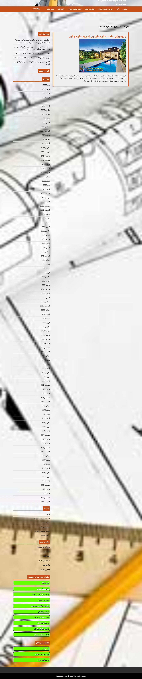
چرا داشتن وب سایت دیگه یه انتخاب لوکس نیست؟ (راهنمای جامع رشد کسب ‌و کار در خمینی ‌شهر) (32, 41)
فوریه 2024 (45, 152)
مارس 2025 (45, 110)
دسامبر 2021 (45, 239)
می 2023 (46, 185)
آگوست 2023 (45, 172)
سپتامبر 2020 (45, 302)
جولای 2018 (46, 406)
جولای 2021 (46, 260)
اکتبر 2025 (46, 93)
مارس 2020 (45, 327)
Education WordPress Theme (67, 676)
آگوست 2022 (45, 210)
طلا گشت (47, 551)
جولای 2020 (45, 310)
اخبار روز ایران (45, 569)
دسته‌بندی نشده (89, 9)
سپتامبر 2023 (45, 168)
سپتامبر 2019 (45, 347)
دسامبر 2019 (45, 339)
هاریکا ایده (46, 565)
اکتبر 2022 (46, 202)
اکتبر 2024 (46, 122)
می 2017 (46, 464)
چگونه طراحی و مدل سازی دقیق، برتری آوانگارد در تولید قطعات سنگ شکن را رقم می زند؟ (32, 48)
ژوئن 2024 (46, 135)
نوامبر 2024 (45, 118)
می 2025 (46, 102)
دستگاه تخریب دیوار (43, 547)
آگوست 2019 (45, 352)
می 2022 (46, 222)
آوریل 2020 (46, 322)
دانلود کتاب (61, 9)
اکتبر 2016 (46, 493)
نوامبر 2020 (45, 293)
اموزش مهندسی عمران (105, 9)
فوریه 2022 (46, 235)
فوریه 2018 (46, 427)
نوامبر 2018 (46, 389)
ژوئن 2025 (46, 97)
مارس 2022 (45, 231)
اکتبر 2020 (46, 297)
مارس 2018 (45, 422)
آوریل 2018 (46, 418)
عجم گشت (46, 556)
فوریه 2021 (46, 281)
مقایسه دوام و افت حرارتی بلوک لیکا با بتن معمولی (32, 53)
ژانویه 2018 (46, 431)
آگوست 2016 (45, 502)
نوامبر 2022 (45, 197)
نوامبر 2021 (46, 243)
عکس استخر (50, 9)
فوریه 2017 (46, 477)
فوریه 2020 (45, 331)
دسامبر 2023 (45, 160)
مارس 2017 (45, 472)
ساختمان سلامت (44, 560)
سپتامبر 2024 (45, 127)
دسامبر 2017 (45, 435)
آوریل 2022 (46, 227)
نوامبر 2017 (46, 439)
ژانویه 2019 (46, 381)
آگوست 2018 (45, 402)
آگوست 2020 (45, 306)
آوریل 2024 (45, 143)
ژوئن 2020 (46, 314)
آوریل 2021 (46, 272)
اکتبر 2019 (46, 343)
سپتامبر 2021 (45, 252)
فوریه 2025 (45, 114)
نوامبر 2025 (45, 89)
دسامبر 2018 (45, 385)
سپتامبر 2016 (45, 497)
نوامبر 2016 (46, 489)
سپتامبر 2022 (45, 206)
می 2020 (46, 318)
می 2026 (46, 85)
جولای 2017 (46, 456)
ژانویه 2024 (45, 156)
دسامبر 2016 (45, 485)
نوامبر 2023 (45, 164)
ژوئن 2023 (46, 181)
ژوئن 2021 (46, 264)
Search (27, 9)
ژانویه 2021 (46, 285)
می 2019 (47, 364)
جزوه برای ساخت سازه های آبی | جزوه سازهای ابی (97, 36)
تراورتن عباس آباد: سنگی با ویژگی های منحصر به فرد (31, 57)
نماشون (125, 9)
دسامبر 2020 (45, 289)
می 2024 (46, 139)
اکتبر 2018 (46, 393)
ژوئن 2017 (46, 460)
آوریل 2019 (46, 368)
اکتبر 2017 (46, 443)
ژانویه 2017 (46, 481)
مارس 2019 (45, 372)
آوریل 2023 (46, 189)
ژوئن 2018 (46, 410)
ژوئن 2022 (46, 218)
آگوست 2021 (45, 256)
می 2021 (47, 268)
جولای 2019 (46, 356)
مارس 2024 (45, 147)
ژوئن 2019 (46, 360)
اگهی (117, 9)
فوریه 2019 (46, 377)
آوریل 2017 (46, 468)
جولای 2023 (45, 177)
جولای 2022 (45, 214)
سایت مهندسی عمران (74, 9)
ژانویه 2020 (45, 335)
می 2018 (46, 414)
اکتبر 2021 (46, 247)
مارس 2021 (45, 277)
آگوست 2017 (45, 452)
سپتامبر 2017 (45, 447)
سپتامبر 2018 (45, 397)
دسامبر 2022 (45, 193)
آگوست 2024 (45, 131)
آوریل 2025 (46, 106)
